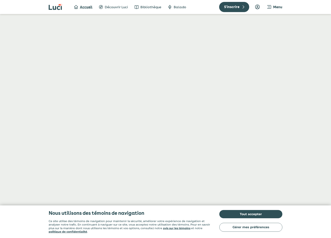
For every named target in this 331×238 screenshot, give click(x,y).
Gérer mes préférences (251, 227)
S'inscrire (231, 7)
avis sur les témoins (176, 228)
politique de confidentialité (68, 231)
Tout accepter (251, 214)
